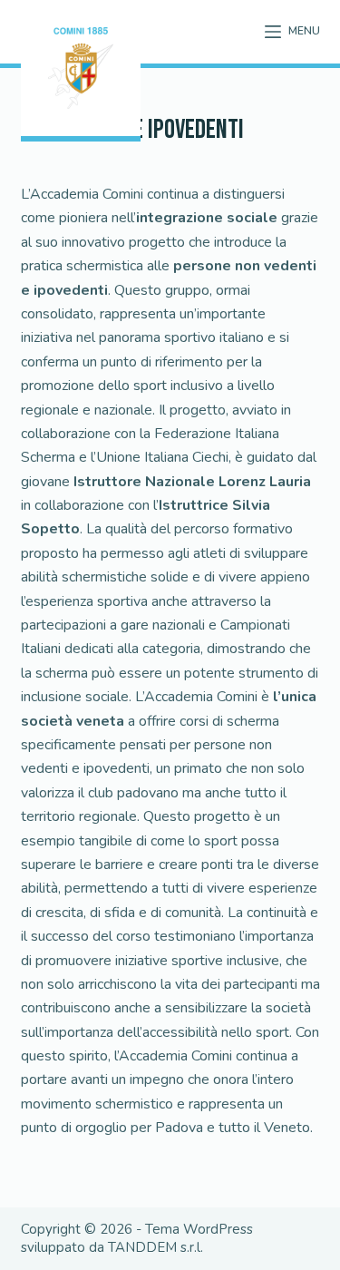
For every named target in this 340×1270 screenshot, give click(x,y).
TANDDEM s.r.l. (155, 1247)
